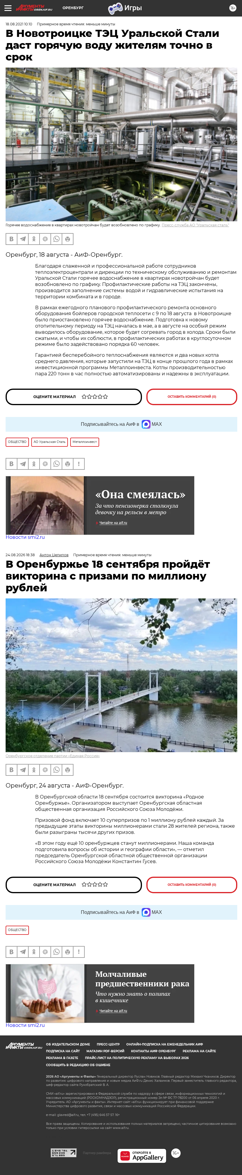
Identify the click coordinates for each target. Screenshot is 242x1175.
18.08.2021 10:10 (19, 24)
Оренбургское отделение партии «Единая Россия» (53, 756)
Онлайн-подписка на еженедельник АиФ (164, 1044)
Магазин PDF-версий (105, 1051)
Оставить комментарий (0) (192, 397)
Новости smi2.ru (25, 537)
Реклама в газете (62, 1058)
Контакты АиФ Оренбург (153, 1051)
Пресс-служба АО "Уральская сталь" (195, 225)
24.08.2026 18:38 (20, 555)
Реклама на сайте (199, 1051)
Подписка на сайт (63, 1051)
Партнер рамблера (97, 1153)
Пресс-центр (108, 1044)
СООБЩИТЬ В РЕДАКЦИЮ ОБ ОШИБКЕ (78, 1065)
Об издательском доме (68, 1044)
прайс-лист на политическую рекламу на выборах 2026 (137, 1058)
